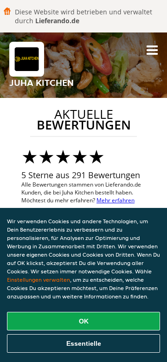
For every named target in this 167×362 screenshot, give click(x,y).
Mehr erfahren (115, 200)
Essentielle (83, 343)
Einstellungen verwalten (38, 279)
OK (84, 321)
